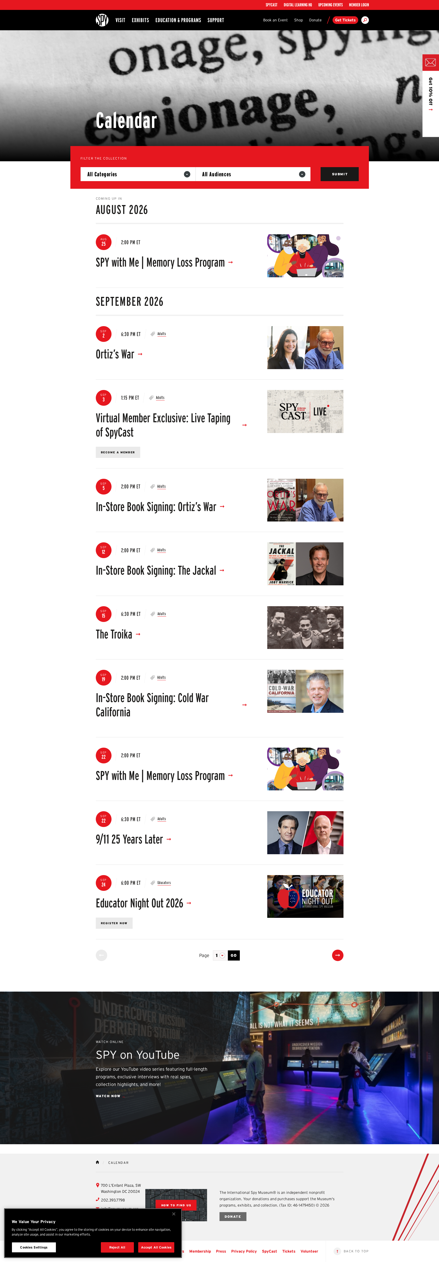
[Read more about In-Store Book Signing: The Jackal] (305, 563)
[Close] (173, 1214)
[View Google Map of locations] (176, 1205)
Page (204, 955)
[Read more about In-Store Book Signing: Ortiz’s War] (305, 500)
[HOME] (97, 1162)
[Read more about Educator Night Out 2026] (305, 896)
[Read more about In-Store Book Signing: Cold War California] (305, 691)
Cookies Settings (34, 1247)
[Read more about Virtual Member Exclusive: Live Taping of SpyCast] (305, 411)
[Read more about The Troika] (305, 627)
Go (234, 955)
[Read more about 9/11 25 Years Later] (305, 832)
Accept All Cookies (156, 1247)
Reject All (117, 1247)
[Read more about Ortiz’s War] (305, 347)
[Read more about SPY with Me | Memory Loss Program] (305, 255)
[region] (93, 1233)
